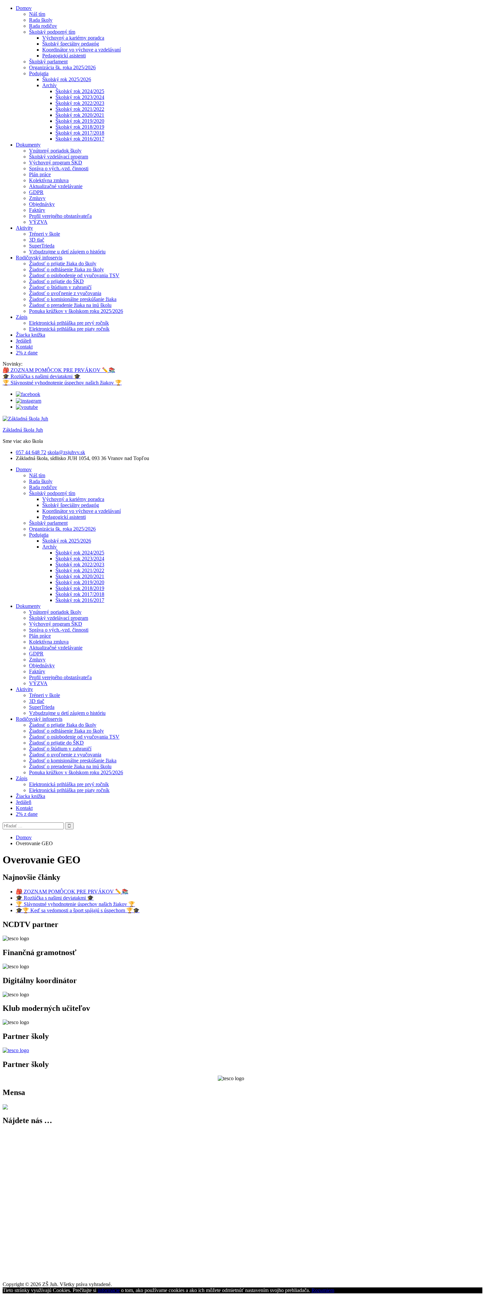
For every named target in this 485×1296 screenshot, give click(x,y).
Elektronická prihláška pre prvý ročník (69, 323)
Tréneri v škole (44, 234)
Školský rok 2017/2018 (79, 133)
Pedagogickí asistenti (64, 55)
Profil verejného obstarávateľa (60, 216)
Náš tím (37, 14)
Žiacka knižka (30, 335)
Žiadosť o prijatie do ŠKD (56, 281)
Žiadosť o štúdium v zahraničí (60, 287)
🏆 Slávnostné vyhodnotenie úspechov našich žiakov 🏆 (62, 382)
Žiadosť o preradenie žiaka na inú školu (70, 305)
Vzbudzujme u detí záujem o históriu (67, 251)
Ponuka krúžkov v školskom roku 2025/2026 (76, 311)
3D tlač (36, 240)
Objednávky (42, 204)
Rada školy (40, 20)
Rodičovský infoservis (39, 257)
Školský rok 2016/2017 (79, 139)
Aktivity (24, 228)
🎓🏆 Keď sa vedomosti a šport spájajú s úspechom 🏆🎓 (78, 910)
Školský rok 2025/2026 (66, 79)
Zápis (21, 317)
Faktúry (37, 210)
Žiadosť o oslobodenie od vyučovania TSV (74, 275)
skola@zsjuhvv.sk (66, 452)
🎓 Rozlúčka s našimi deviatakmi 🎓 (42, 376)
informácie (109, 1290)
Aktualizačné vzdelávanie (55, 186)
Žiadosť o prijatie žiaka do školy (62, 263)
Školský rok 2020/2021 (79, 115)
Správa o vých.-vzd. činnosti (58, 168)
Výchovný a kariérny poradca (73, 38)
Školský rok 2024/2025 (79, 91)
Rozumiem (322, 1290)
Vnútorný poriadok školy (55, 150)
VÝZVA (38, 222)
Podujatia (38, 73)
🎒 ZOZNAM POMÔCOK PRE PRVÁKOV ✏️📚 (59, 370)
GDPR (36, 192)
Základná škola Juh (23, 430)
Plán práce (40, 174)
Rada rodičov (43, 26)
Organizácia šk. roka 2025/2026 (62, 67)
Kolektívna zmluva (49, 180)
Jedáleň (23, 341)
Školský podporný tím (52, 32)
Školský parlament (48, 61)
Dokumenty (28, 145)
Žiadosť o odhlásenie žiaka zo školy (66, 269)
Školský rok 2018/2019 (79, 127)
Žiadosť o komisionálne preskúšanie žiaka (72, 299)
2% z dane (27, 352)
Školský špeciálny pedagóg (70, 44)
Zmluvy (37, 198)
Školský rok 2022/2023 (79, 103)
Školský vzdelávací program (58, 156)
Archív (49, 85)
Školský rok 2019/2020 (79, 121)
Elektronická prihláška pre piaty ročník (69, 329)
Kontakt (24, 346)
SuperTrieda (41, 246)
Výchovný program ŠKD (55, 162)
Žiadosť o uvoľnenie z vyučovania (65, 293)
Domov (24, 8)
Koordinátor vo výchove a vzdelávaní (81, 49)
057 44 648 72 (31, 452)
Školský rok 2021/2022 (79, 109)
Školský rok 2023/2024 (79, 97)
